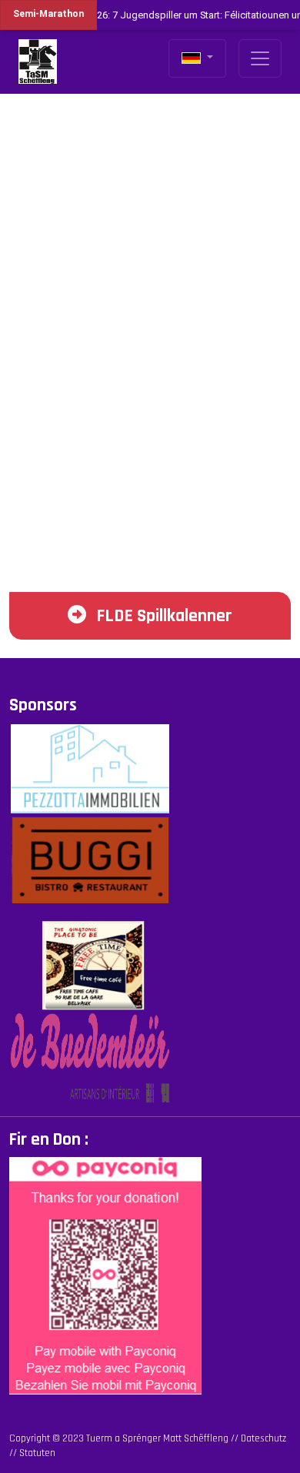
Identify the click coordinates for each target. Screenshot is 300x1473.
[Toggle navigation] (260, 58)
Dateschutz (263, 1438)
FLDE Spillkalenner (162, 615)
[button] (197, 58)
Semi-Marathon (48, 13)
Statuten (37, 1453)
